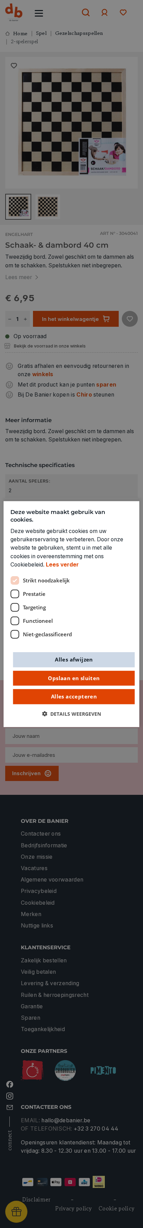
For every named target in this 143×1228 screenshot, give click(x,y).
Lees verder (62, 564)
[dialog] (71, 614)
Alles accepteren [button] (74, 696)
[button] (71, 713)
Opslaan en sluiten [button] (74, 677)
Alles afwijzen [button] (74, 659)
